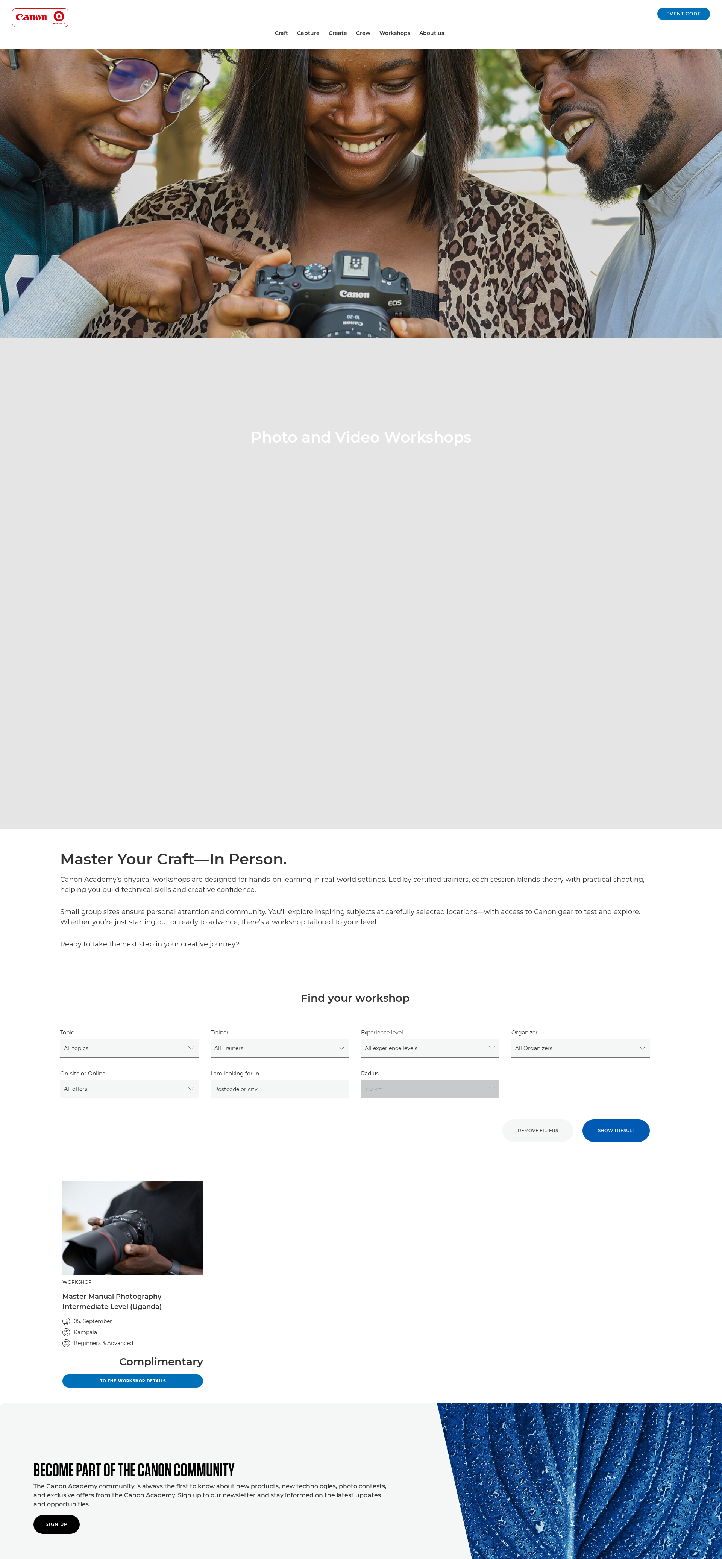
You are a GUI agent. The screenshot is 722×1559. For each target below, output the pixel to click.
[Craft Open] (291, 33)
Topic (67, 1032)
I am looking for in (235, 1073)
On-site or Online (82, 1073)
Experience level (382, 1032)
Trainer (220, 1032)
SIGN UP (57, 1524)
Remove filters (538, 1130)
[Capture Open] (323, 33)
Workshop (77, 1282)
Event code (683, 14)
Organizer (524, 1032)
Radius (370, 1073)
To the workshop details (151, 1380)
